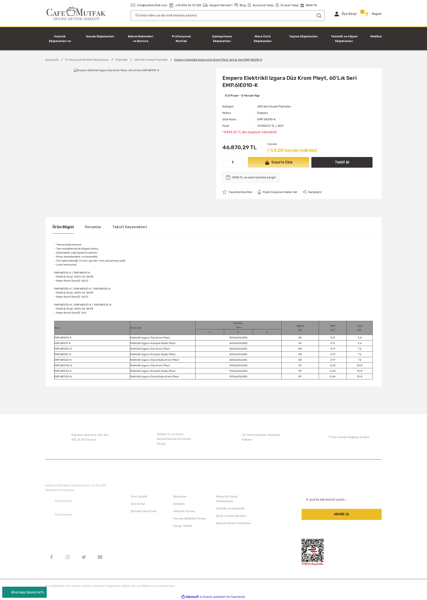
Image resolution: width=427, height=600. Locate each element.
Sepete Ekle (282, 162)
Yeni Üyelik (139, 496)
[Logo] (76, 13)
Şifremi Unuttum (143, 511)
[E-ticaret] (213, 597)
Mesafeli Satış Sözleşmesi (227, 499)
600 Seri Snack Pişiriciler (274, 106)
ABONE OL (342, 514)
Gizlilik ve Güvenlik (230, 508)
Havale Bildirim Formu (189, 518)
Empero (262, 113)
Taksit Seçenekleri (129, 227)
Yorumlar (93, 227)
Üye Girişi (138, 503)
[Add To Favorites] (237, 192)
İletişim (179, 503)
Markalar (180, 496)
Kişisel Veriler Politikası (233, 523)
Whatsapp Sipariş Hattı (27, 592)
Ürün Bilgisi (63, 227)
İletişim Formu (184, 511)
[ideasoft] (190, 597)
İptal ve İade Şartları (231, 515)
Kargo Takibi (182, 526)
